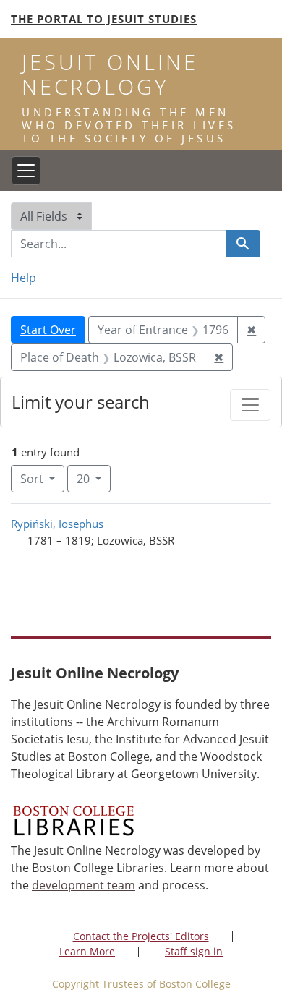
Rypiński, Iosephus (57, 523)
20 (94, 478)
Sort (31, 479)
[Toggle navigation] (26, 170)
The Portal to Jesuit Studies (104, 19)
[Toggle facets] (250, 405)
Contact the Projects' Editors (141, 936)
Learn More (87, 951)
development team (83, 885)
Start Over (48, 330)
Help (23, 278)
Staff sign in (194, 951)
